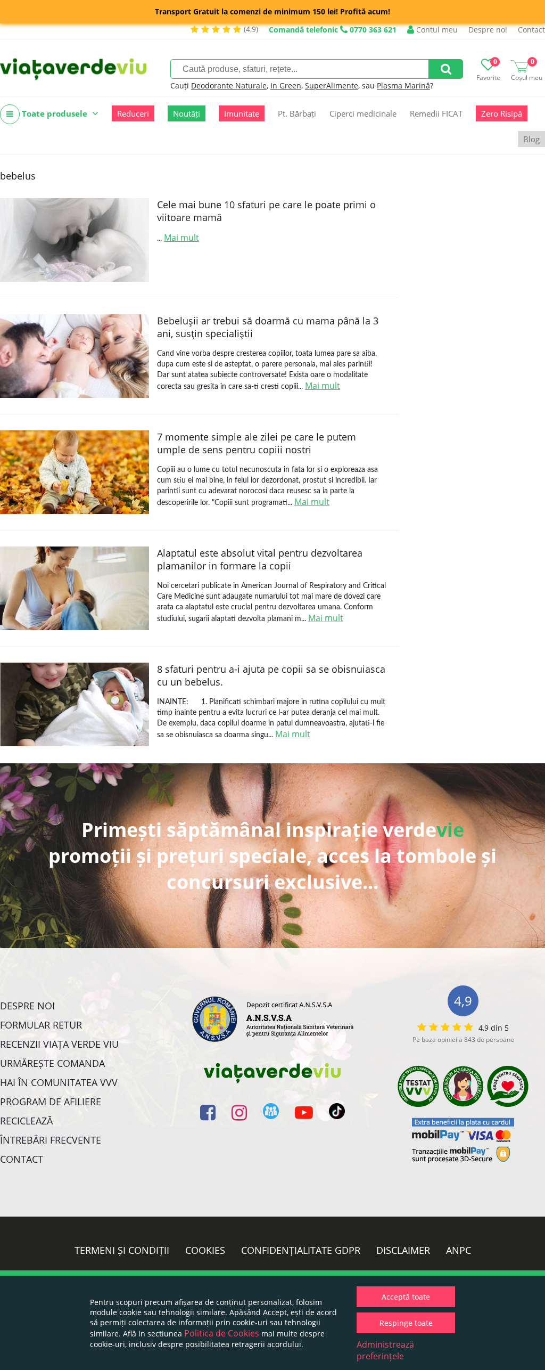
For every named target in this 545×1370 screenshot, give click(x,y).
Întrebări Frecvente (50, 1139)
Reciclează (26, 1120)
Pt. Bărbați (297, 113)
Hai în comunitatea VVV (59, 1082)
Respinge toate (406, 1323)
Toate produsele (54, 113)
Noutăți (186, 113)
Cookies (205, 1250)
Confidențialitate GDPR (300, 1250)
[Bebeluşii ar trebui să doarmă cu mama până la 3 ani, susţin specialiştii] (74, 356)
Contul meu (436, 30)
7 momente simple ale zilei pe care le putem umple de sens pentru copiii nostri (256, 443)
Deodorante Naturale (229, 85)
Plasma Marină (403, 85)
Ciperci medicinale (363, 113)
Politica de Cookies (221, 1333)
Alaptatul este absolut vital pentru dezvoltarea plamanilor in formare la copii (259, 559)
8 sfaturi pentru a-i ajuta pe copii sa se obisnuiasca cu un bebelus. (271, 675)
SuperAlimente (331, 85)
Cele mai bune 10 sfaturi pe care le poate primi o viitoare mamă (266, 211)
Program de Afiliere (50, 1101)
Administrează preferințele (385, 1350)
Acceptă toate (406, 1297)
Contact (531, 30)
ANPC (458, 1250)
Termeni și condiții (122, 1250)
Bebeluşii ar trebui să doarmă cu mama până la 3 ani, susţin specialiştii (267, 327)
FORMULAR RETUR (41, 1024)
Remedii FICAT (436, 113)
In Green (285, 85)
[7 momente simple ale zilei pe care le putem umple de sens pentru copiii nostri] (74, 472)
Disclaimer (403, 1250)
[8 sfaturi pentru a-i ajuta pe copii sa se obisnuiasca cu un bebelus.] (74, 704)
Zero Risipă (501, 113)
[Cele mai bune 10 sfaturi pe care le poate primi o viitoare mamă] (74, 240)
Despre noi (487, 30)
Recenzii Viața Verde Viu (59, 1044)
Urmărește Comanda (52, 1063)
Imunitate (241, 113)
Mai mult (181, 237)
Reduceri (133, 113)
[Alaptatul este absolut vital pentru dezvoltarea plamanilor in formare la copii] (74, 588)
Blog (531, 139)
